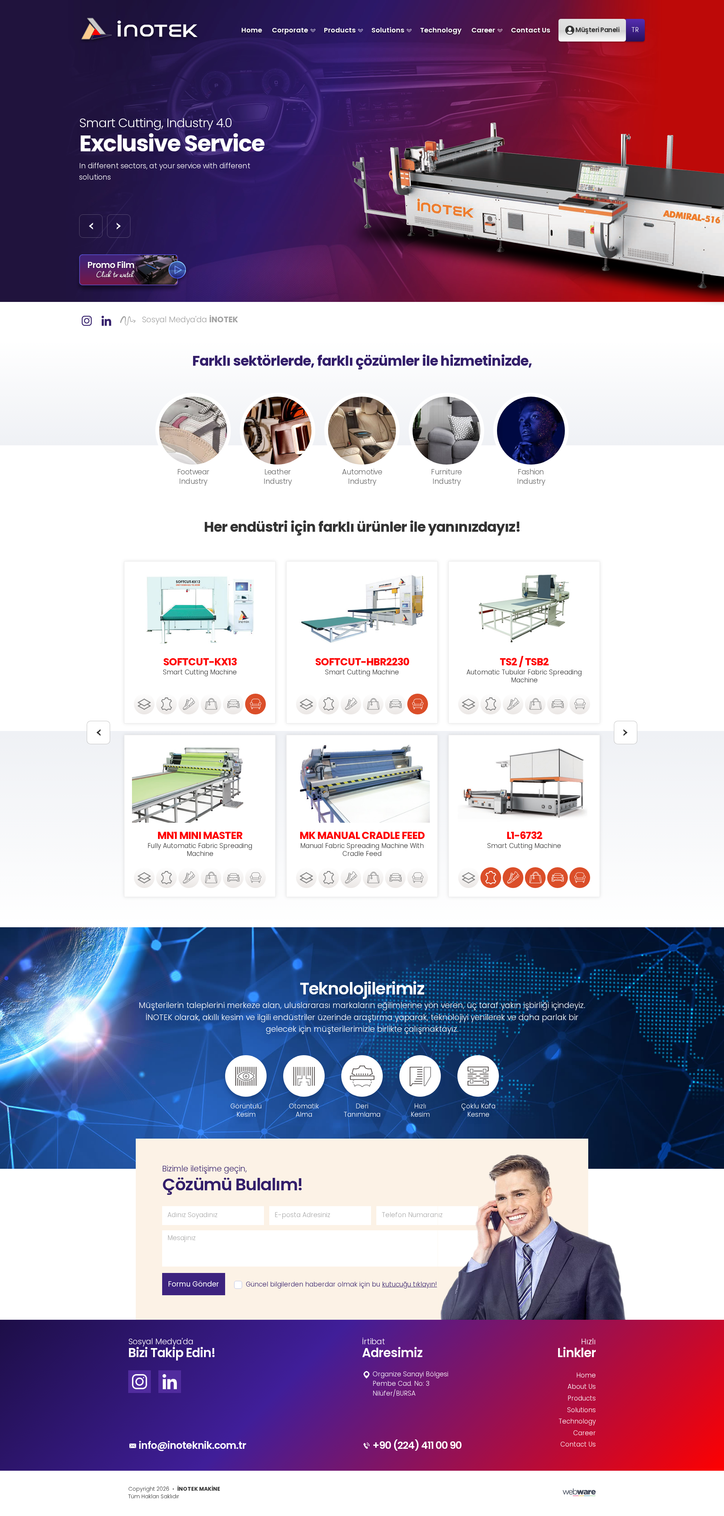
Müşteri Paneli (597, 29)
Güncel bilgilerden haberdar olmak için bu (339, 1285)
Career (483, 30)
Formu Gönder (193, 1284)
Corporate (290, 30)
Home (251, 30)
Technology (441, 30)
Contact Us (530, 30)
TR (635, 30)
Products (340, 30)
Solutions (387, 30)
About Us (582, 1387)
